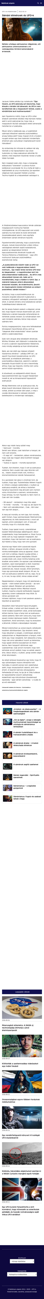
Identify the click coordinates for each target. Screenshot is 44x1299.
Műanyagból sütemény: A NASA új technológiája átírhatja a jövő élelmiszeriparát (17, 1027)
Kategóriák (22, 1271)
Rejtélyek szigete (8, 3)
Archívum (22, 1258)
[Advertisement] (22, 77)
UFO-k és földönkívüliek (9, 11)
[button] (38, 3)
